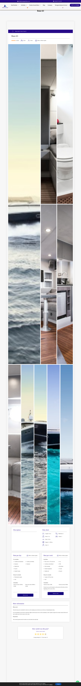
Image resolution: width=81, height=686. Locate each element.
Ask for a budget (75, 5)
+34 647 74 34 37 (58, 1)
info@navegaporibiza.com (24, 1)
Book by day (25, 595)
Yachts (21, 31)
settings (50, 684)
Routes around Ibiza (34, 5)
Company (50, 5)
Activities (23, 5)
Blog (44, 5)
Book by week (55, 593)
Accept (58, 684)
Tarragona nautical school (61, 5)
